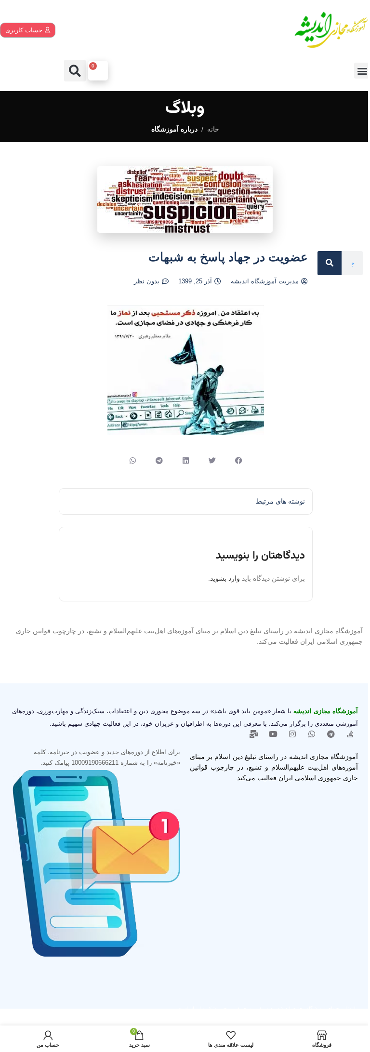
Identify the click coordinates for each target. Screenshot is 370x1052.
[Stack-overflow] (350, 734)
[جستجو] (329, 263)
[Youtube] (273, 734)
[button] (362, 71)
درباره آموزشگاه (174, 129)
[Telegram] (331, 734)
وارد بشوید (225, 578)
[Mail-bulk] (254, 734)
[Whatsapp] (311, 734)
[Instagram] (292, 734)
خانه (213, 129)
